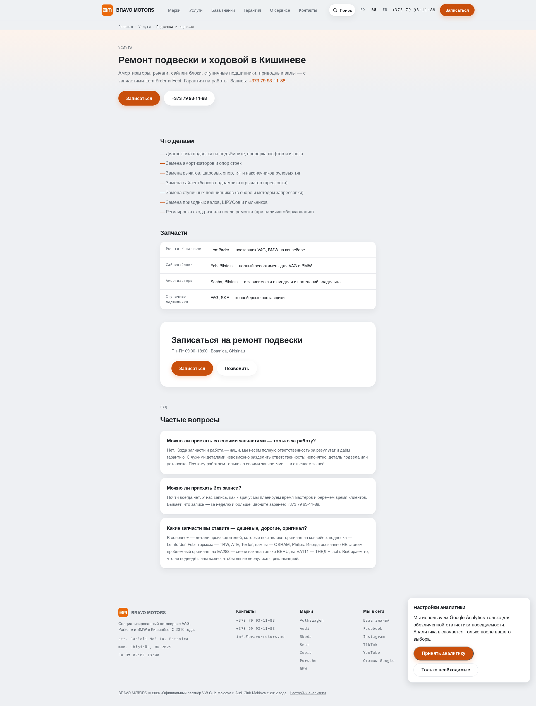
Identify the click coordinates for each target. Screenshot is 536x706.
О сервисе (280, 10)
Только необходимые (446, 669)
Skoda (306, 637)
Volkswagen (312, 620)
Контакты (308, 10)
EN (385, 10)
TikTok (370, 645)
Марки (174, 10)
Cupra (306, 652)
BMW (303, 669)
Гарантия (252, 10)
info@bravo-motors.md (260, 637)
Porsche (308, 661)
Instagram (374, 637)
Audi (305, 628)
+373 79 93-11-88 (414, 10)
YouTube (371, 652)
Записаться (457, 10)
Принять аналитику (443, 653)
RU (374, 10)
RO (362, 10)
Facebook (372, 628)
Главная (125, 27)
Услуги (195, 10)
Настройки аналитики (308, 692)
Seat (305, 645)
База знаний (223, 10)
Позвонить (237, 368)
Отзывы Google (378, 661)
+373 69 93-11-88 (255, 628)
